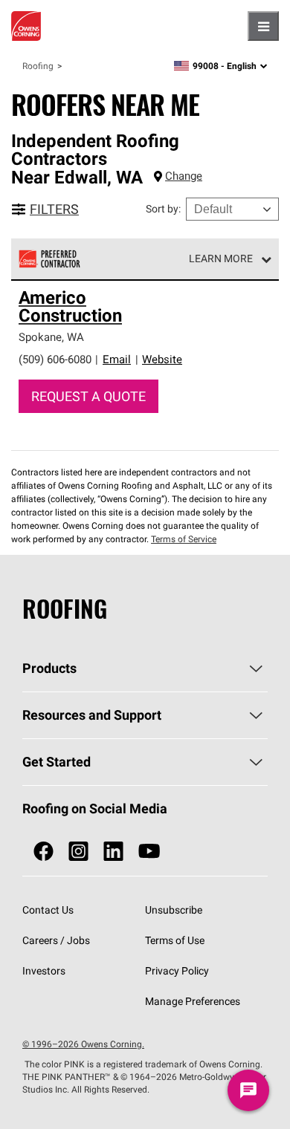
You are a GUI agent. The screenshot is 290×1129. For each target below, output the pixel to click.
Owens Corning (26, 26)
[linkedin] (113, 851)
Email (117, 359)
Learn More (221, 258)
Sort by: (163, 208)
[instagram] (78, 851)
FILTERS (54, 209)
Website (162, 359)
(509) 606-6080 (55, 359)
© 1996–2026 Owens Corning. (83, 1044)
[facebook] (43, 851)
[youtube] (149, 851)
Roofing (38, 65)
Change (183, 176)
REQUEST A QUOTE (88, 396)
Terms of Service (183, 538)
